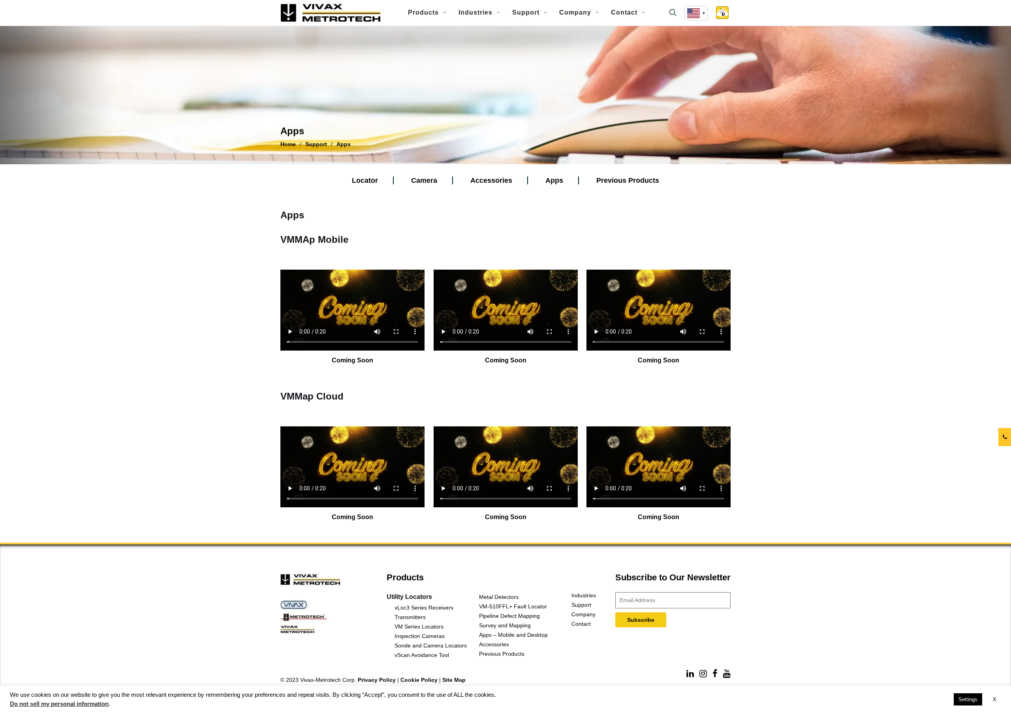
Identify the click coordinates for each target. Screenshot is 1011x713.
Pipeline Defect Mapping (509, 616)
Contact (624, 12)
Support (525, 12)
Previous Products (627, 180)
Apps (554, 180)
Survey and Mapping (505, 625)
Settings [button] (967, 699)
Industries (475, 12)
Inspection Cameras (420, 636)
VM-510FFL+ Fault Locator (513, 606)
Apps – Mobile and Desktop (513, 635)
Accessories (491, 180)
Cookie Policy (419, 680)
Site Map (454, 680)
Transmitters (410, 617)
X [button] (994, 699)
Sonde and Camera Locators (431, 645)
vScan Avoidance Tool (422, 655)
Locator (365, 180)
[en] (696, 13)
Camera (424, 180)
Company (575, 12)
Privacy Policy (377, 680)
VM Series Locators (419, 626)
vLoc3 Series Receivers (424, 607)
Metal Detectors (499, 597)
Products (423, 12)
